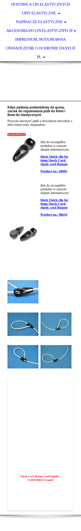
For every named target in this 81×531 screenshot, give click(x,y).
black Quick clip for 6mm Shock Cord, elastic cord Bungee (54, 160)
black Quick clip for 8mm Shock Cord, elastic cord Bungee (54, 203)
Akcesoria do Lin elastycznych (39, 30)
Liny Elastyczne (39, 13)
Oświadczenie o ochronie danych (40, 48)
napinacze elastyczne (39, 22)
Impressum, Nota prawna (40, 39)
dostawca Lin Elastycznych (40, 4)
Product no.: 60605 (53, 171)
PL (39, 57)
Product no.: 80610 (53, 214)
